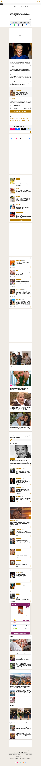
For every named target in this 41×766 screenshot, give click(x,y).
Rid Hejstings (12, 118)
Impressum (12, 758)
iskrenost (12, 120)
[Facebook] (17, 129)
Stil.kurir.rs (12, 98)
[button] (30, 19)
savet (27, 118)
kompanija (16, 122)
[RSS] (25, 138)
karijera (28, 120)
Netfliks (18, 118)
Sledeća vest (26, 108)
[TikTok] (23, 129)
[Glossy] (26, 754)
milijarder (23, 118)
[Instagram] (12, 129)
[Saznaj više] (30, 636)
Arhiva (23, 758)
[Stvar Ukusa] (27, 756)
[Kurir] (10, 754)
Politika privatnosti (28, 758)
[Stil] (1, 1)
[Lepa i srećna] (30, 754)
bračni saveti (17, 120)
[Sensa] (17, 756)
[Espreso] (19, 754)
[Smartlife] (13, 756)
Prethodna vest (15, 108)
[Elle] (23, 754)
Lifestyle (15, 6)
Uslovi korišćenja (20, 759)
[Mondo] (14, 754)
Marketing (16, 758)
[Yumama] (22, 756)
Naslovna (11, 6)
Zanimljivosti (20, 6)
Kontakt (20, 758)
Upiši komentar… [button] (16, 439)
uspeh (11, 122)
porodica (23, 120)
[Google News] (28, 129)
